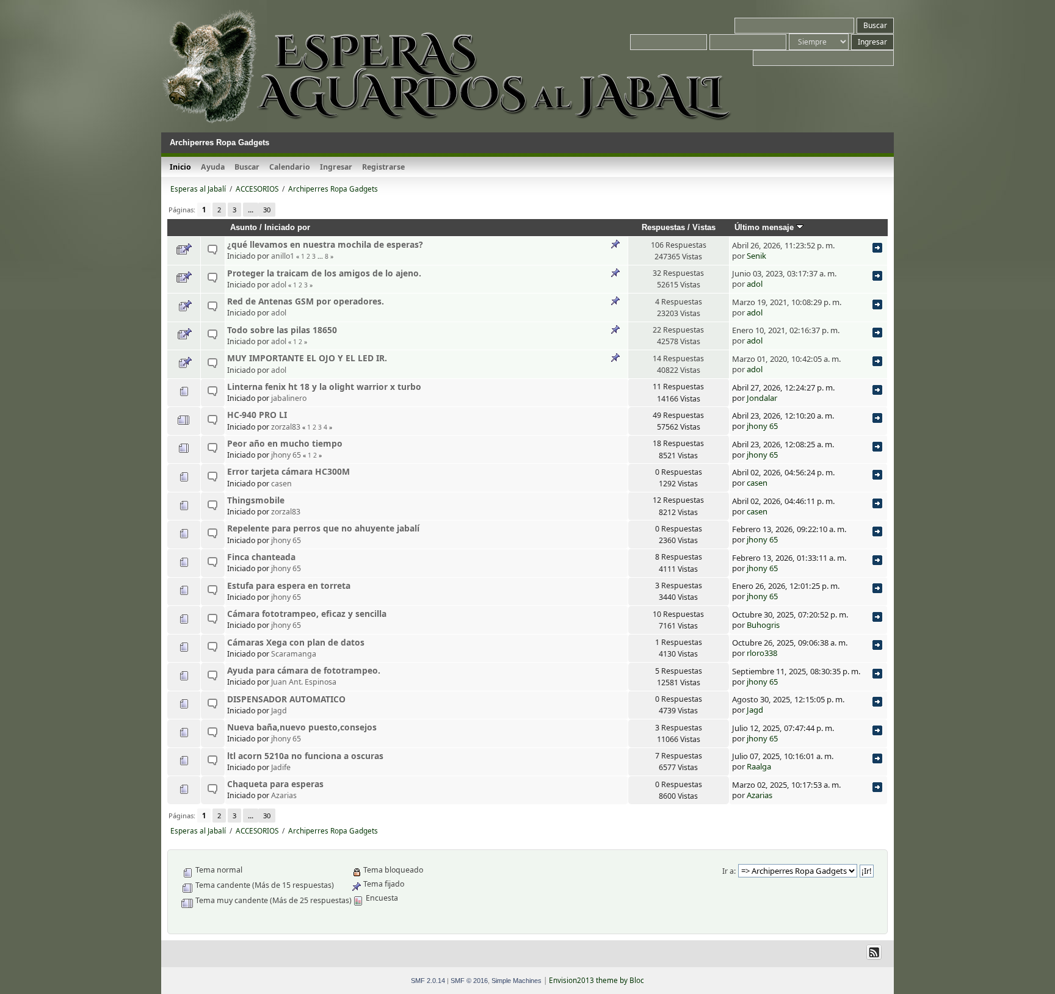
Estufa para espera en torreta (288, 585)
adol (278, 284)
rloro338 (762, 652)
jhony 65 (762, 425)
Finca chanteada (261, 557)
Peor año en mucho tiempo (285, 443)
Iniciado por (287, 227)
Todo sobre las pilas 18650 (282, 330)
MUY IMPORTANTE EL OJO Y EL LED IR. (307, 358)
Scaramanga (293, 654)
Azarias (284, 795)
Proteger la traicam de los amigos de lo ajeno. (324, 273)
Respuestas (663, 227)
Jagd (279, 710)
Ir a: (729, 871)
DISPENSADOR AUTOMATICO (286, 699)
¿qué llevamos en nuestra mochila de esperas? (325, 244)
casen (281, 483)
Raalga (759, 766)
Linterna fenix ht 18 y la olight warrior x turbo (324, 386)
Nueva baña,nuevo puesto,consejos (302, 727)
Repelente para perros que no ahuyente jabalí (323, 528)
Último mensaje (765, 227)
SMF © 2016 (469, 980)
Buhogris (763, 624)
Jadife (281, 767)
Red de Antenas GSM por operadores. (305, 301)
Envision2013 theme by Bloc (596, 980)
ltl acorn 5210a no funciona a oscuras (305, 756)
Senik (756, 255)
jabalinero (288, 398)
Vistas (704, 227)
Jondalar (762, 397)
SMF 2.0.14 (428, 980)
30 (266, 209)
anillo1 (282, 256)
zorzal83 (285, 427)
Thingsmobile (256, 500)
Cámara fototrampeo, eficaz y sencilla (306, 613)
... (250, 209)
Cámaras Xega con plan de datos (295, 642)
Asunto (243, 227)
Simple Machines (516, 980)
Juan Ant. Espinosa (303, 682)
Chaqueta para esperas (275, 784)
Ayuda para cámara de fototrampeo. (303, 670)
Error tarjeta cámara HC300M (288, 471)
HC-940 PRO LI (257, 414)
